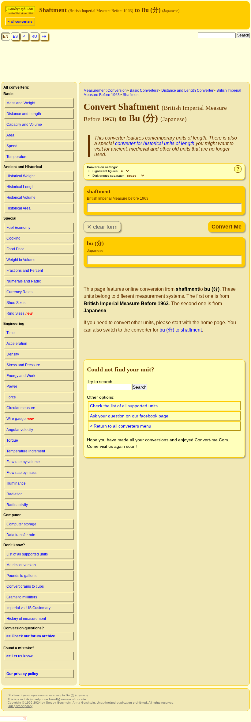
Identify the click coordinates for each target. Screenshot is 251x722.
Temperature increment (25, 451)
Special (9, 218)
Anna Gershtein (84, 702)
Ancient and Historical (22, 167)
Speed (11, 146)
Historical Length (20, 187)
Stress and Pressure (23, 365)
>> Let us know (19, 656)
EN (5, 36)
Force (11, 397)
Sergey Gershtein (58, 702)
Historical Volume (21, 197)
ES (15, 36)
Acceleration (16, 343)
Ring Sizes (19, 313)
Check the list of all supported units (124, 405)
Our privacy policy (22, 674)
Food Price (15, 249)
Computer (12, 515)
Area (10, 135)
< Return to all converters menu (120, 426)
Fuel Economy (18, 227)
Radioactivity (17, 505)
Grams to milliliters (21, 597)
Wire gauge (20, 419)
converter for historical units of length (154, 143)
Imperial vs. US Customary (28, 608)
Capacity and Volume (24, 124)
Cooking (13, 238)
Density (12, 354)
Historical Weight (20, 176)
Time (10, 333)
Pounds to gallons (21, 576)
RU (34, 36)
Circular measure (20, 408)
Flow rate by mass (21, 472)
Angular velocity (19, 430)
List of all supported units (27, 554)
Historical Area (18, 208)
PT (24, 36)
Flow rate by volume (23, 462)
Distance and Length (23, 114)
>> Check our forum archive (30, 636)
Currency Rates (19, 292)
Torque (12, 440)
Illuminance (16, 483)
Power (11, 386)
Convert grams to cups (25, 586)
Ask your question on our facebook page (129, 415)
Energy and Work (20, 376)
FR (44, 36)
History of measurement (26, 618)
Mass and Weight (20, 103)
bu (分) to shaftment (180, 329)
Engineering (13, 323)
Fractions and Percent (24, 270)
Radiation (14, 494)
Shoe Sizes (15, 303)
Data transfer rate (20, 535)
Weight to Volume (21, 260)
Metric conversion (21, 565)
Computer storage (21, 524)
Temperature (17, 157)
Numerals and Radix (23, 281)
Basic (8, 94)
